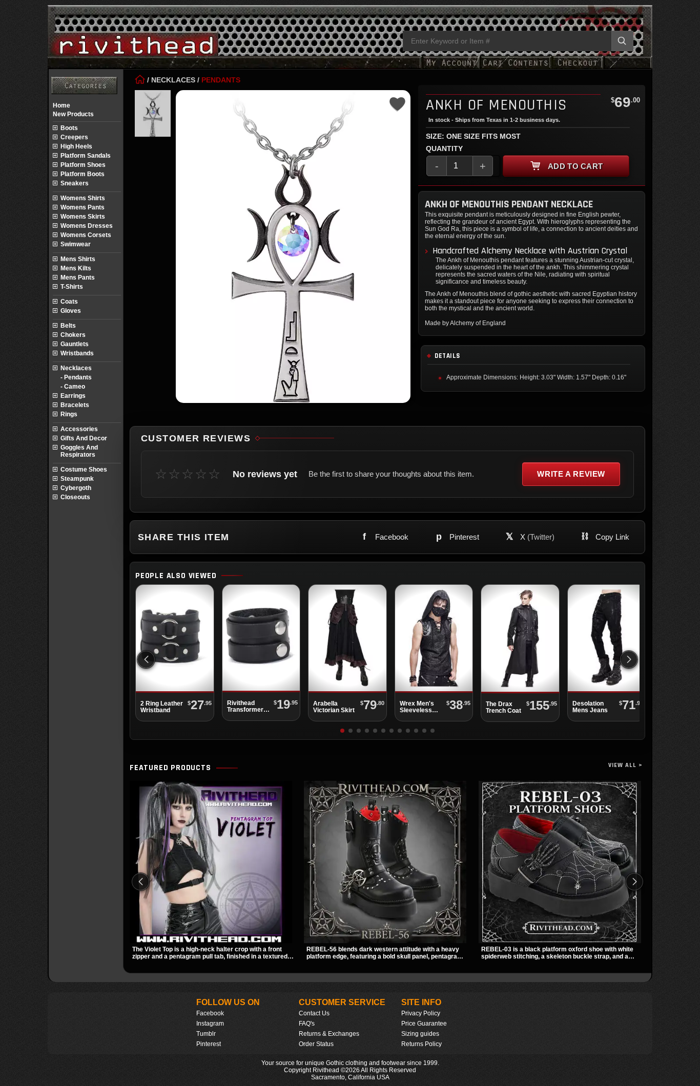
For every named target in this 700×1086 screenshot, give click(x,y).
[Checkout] (577, 68)
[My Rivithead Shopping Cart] (515, 68)
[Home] (140, 80)
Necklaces (173, 80)
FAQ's (307, 1023)
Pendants (220, 80)
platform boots (82, 174)
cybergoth (75, 488)
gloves (70, 310)
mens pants (77, 277)
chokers (73, 334)
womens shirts (82, 198)
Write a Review (571, 474)
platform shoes (83, 164)
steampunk (77, 478)
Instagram (210, 1023)
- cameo (72, 386)
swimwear (75, 244)
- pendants (76, 377)
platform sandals (85, 155)
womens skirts (82, 216)
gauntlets (74, 344)
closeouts (75, 497)
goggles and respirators (79, 451)
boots (69, 128)
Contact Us (314, 1013)
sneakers (74, 183)
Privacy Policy (420, 1013)
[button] (628, 659)
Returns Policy (421, 1044)
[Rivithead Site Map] (84, 85)
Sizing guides (420, 1033)
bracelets (74, 405)
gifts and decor (83, 438)
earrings (73, 395)
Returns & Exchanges (329, 1033)
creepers (74, 137)
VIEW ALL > (625, 765)
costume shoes (83, 469)
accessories (79, 429)
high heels (76, 146)
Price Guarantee (424, 1023)
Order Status (316, 1044)
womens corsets (85, 235)
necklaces (76, 368)
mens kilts (75, 268)
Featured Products (170, 768)
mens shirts (77, 259)
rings (68, 414)
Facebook (210, 1013)
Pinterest (208, 1044)
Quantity (444, 148)
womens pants (82, 207)
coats (69, 301)
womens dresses (86, 225)
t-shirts (71, 286)
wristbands (77, 353)
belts (68, 325)
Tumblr (206, 1033)
